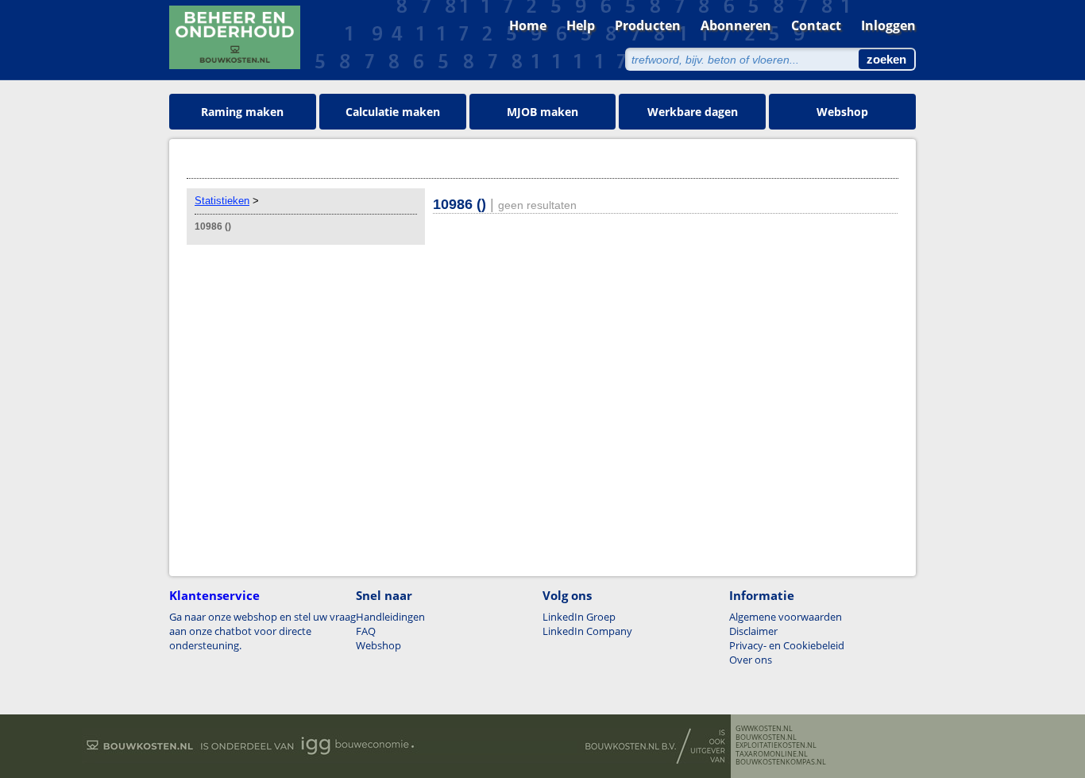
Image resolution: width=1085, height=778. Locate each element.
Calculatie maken (393, 111)
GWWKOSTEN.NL (764, 728)
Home (527, 25)
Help (580, 25)
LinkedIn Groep (579, 617)
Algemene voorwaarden (785, 617)
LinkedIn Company (587, 631)
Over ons (750, 659)
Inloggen (888, 25)
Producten (648, 25)
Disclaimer (753, 631)
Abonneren (736, 25)
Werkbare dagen (692, 111)
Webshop (842, 111)
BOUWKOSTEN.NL (766, 737)
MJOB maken (542, 111)
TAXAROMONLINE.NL (772, 754)
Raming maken (242, 111)
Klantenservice (214, 595)
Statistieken (222, 201)
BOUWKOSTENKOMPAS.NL (781, 762)
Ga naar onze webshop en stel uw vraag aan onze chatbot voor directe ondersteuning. (262, 631)
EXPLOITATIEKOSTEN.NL (776, 745)
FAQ (366, 631)
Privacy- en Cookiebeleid (786, 645)
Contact (816, 25)
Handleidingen (390, 617)
